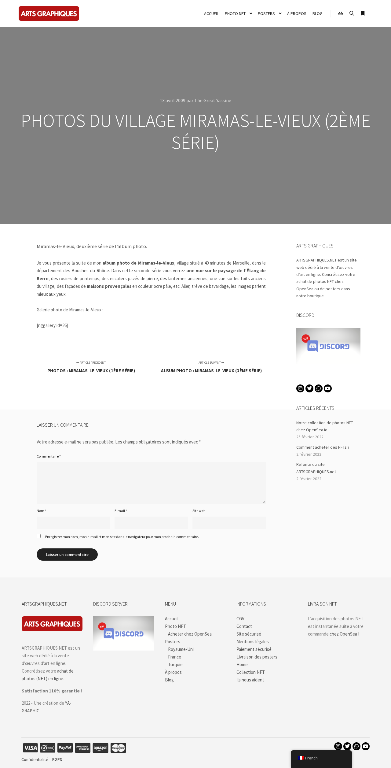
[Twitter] (309, 388)
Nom (41, 510)
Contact (244, 626)
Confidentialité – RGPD (41, 759)
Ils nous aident (250, 680)
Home (242, 664)
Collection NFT (250, 672)
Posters (172, 641)
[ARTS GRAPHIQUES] (48, 13)
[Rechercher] (351, 13)
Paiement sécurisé (254, 649)
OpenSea (304, 288)
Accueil (171, 618)
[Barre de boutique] (340, 13)
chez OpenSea (343, 634)
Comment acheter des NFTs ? (322, 447)
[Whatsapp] (319, 388)
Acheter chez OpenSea (190, 634)
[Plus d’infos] (362, 13)
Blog (169, 680)
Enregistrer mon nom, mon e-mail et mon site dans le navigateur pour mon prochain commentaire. (122, 536)
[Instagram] (300, 388)
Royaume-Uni (181, 649)
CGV (240, 618)
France (174, 657)
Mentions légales (252, 641)
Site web (198, 510)
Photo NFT (175, 626)
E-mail (121, 510)
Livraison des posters (256, 657)
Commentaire (49, 456)
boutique (315, 296)
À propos (173, 672)
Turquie (175, 664)
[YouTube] (328, 388)
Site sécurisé (248, 634)
